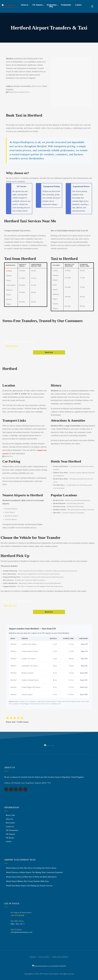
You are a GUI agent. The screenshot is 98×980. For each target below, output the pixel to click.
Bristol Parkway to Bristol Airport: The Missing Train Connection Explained (34, 872)
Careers (8, 841)
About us (24, 5)
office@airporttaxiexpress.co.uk (21, 932)
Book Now (49, 352)
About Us (9, 819)
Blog (51, 6)
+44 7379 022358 (17, 915)
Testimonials (66, 5)
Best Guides (10, 823)
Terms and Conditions (60, 957)
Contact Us (10, 827)
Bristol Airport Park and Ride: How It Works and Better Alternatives (31, 877)
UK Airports (37, 5)
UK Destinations (12, 830)
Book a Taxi (10, 815)
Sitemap (33, 957)
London (9, 271)
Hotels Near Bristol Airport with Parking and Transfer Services (29, 886)
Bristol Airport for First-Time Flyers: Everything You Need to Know (31, 868)
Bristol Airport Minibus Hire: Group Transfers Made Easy (27, 881)
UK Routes (10, 838)
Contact (78, 5)
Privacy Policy (43, 957)
